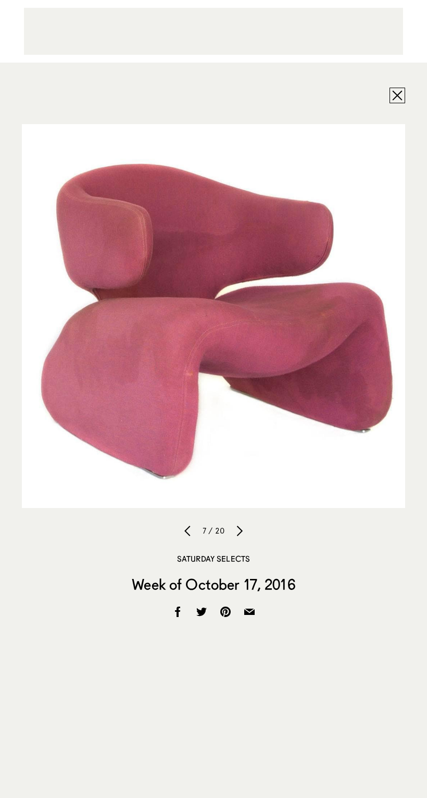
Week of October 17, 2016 (213, 584)
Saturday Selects (213, 558)
